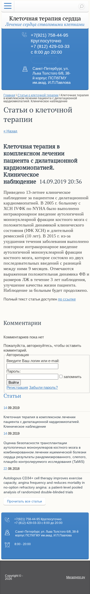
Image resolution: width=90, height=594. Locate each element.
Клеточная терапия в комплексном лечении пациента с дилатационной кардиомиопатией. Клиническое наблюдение (42, 421)
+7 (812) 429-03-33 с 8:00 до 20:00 (38, 523)
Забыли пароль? (43, 387)
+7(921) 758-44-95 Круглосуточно (38, 519)
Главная (9, 95)
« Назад (10, 131)
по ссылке (67, 299)
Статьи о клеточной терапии (38, 95)
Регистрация (17, 387)
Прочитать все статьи (24, 501)
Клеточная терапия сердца (45, 18)
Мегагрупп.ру (75, 577)
